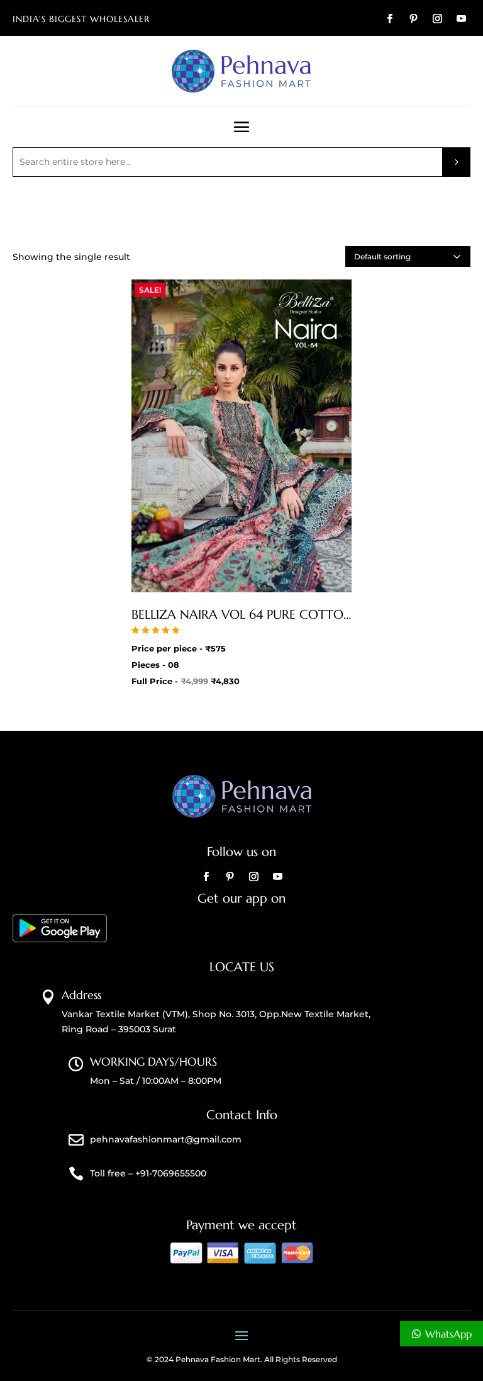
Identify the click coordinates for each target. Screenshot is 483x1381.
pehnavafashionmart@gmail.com (166, 1139)
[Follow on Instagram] (437, 18)
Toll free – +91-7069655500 (148, 1173)
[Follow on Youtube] (461, 18)
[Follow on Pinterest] (413, 18)
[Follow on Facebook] (389, 18)
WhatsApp (448, 1333)
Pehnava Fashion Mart (217, 1359)
